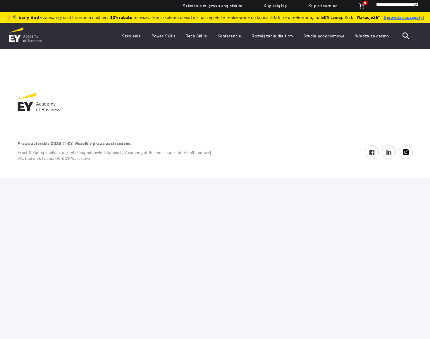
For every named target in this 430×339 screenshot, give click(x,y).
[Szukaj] (406, 36)
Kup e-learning (323, 5)
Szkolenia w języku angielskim (212, 5)
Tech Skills (196, 35)
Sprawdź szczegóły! (404, 17)
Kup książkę (275, 5)
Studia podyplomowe (324, 35)
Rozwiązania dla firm (272, 35)
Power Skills (164, 35)
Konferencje (229, 35)
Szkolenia (131, 35)
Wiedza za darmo (372, 35)
